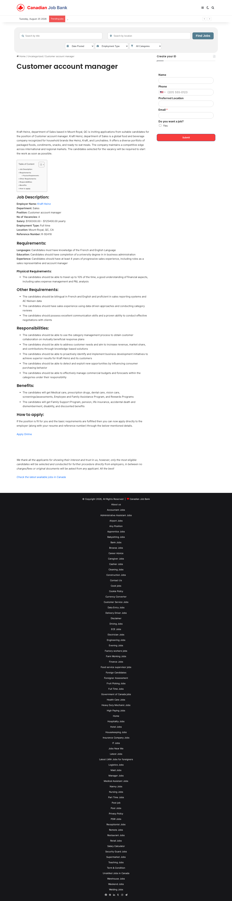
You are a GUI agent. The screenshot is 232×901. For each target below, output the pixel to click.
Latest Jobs (116, 754)
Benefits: (23, 185)
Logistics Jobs (116, 764)
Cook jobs (116, 585)
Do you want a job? (171, 121)
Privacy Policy (116, 813)
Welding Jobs (116, 889)
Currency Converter (116, 596)
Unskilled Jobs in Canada (116, 873)
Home (22, 56)
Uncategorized (35, 56)
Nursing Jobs (116, 791)
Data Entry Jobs (116, 607)
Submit (186, 137)
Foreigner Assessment (116, 678)
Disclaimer (116, 618)
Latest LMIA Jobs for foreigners (116, 759)
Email (163, 109)
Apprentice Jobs (116, 531)
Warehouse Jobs (116, 878)
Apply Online (24, 434)
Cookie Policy (116, 591)
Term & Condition (116, 867)
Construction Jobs (116, 575)
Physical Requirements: (31, 175)
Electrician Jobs (116, 634)
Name (162, 74)
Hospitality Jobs (116, 721)
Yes (165, 125)
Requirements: (25, 173)
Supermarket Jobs (116, 857)
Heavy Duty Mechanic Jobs (116, 705)
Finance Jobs (116, 661)
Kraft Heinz (44, 203)
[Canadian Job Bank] (42, 8)
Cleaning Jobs (116, 569)
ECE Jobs (116, 629)
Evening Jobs (116, 645)
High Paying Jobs (116, 710)
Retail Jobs (116, 840)
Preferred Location (171, 98)
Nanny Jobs (116, 786)
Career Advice (116, 553)
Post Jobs (116, 808)
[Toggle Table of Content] (40, 164)
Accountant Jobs (116, 509)
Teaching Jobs (116, 862)
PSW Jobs (116, 819)
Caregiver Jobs (116, 558)
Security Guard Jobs (116, 851)
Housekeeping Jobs (116, 732)
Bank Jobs (116, 542)
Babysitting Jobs (116, 537)
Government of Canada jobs (116, 694)
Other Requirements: (28, 179)
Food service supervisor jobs (116, 667)
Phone (162, 86)
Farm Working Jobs (116, 656)
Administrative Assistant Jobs (116, 515)
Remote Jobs (116, 829)
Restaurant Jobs (116, 835)
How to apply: (25, 188)
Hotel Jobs (116, 726)
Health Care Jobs (116, 699)
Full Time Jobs (116, 688)
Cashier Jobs (116, 564)
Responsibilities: (26, 182)
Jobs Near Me (116, 748)
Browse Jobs (116, 547)
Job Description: (26, 169)
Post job (116, 802)
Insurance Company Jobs (116, 737)
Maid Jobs (116, 770)
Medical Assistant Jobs (116, 781)
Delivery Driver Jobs (116, 613)
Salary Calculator (116, 846)
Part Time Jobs (116, 797)
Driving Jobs (116, 623)
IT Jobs (116, 743)
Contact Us (116, 580)
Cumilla (70, 18)
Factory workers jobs (116, 650)
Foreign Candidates (116, 672)
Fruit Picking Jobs (116, 683)
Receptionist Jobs (116, 824)
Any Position (116, 526)
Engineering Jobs (116, 640)
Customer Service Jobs (116, 602)
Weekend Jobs (116, 884)
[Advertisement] (83, 101)
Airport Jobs (116, 520)
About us (116, 504)
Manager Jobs (116, 775)
